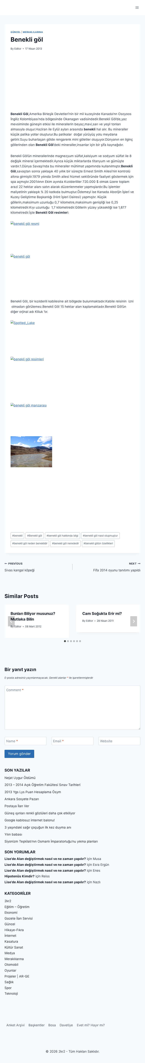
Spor (8, 988)
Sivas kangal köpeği (20, 567)
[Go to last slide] (11, 621)
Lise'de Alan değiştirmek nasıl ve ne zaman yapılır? (45, 859)
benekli (17, 535)
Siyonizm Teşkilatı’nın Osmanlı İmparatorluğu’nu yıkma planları (51, 841)
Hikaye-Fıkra (14, 930)
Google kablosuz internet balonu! (30, 820)
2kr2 (8, 901)
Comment (15, 690)
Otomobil (11, 964)
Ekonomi (11, 912)
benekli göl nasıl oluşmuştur (100, 535)
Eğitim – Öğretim (17, 907)
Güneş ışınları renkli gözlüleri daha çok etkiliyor (40, 813)
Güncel (16, 32)
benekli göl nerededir (65, 543)
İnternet (10, 936)
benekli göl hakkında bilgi (62, 535)
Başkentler (37, 1025)
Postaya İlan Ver (17, 806)
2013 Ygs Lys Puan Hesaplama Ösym (33, 792)
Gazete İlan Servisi (19, 918)
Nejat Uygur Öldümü (20, 778)
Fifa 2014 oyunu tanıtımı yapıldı (116, 567)
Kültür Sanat (14, 947)
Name (12, 741)
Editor (17, 48)
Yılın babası (13, 834)
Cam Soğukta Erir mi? (102, 613)
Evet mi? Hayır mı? (91, 1025)
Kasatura (11, 941)
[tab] (65, 641)
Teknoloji (11, 993)
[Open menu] (136, 7)
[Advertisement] (72, 83)
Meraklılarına (33, 32)
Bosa (52, 1025)
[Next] (133, 621)
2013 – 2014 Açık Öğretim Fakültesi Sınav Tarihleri (42, 785)
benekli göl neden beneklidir (29, 543)
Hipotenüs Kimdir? (20, 876)
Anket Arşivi (15, 1025)
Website (106, 741)
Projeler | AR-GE (17, 976)
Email (58, 741)
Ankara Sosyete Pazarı (22, 799)
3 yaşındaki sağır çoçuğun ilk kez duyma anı (38, 827)
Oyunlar (10, 970)
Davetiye (66, 1025)
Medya (10, 953)
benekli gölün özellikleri (98, 543)
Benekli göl (34, 535)
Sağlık (9, 982)
